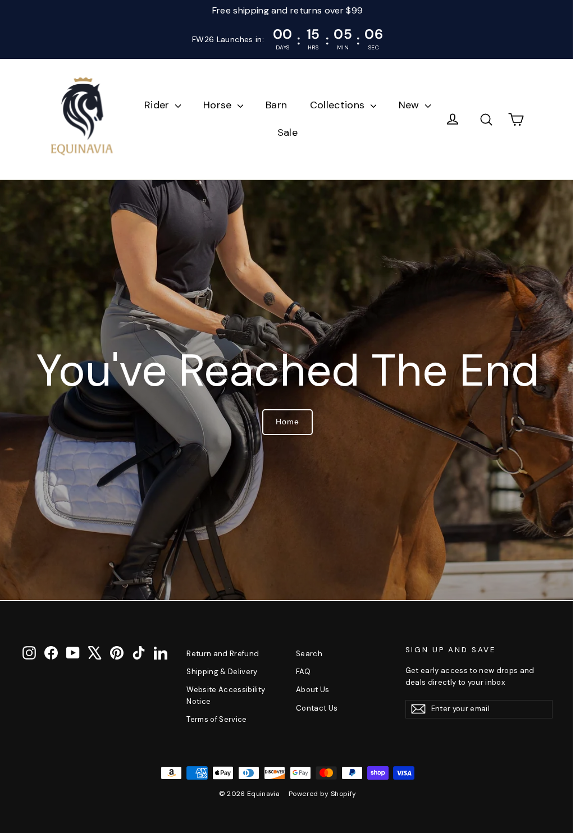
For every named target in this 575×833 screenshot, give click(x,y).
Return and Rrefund (220, 653)
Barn (272, 105)
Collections (334, 105)
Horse (214, 105)
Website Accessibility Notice (223, 695)
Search (304, 653)
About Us (308, 689)
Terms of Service (214, 719)
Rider (154, 105)
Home (283, 421)
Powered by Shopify (318, 793)
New (406, 105)
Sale (283, 132)
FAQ (298, 671)
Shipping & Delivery (219, 671)
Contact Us (312, 708)
